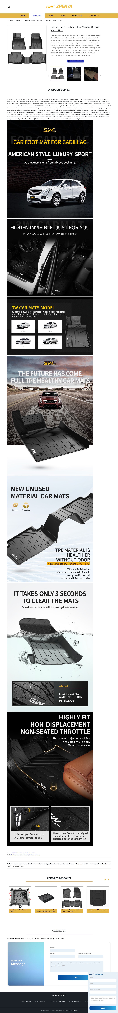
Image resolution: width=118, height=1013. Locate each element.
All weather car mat (81, 864)
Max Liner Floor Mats (59, 1001)
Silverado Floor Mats (60, 864)
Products (37, 16)
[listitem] (59, 75)
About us (93, 16)
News (50, 16)
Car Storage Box (75, 1001)
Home (23, 16)
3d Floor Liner (71, 864)
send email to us (77, 61)
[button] (8, 7)
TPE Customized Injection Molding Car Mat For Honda (25, 854)
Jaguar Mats (49, 864)
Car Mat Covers (41, 1001)
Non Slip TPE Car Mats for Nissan (35, 864)
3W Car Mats (91, 864)
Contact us (77, 16)
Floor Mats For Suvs (17, 866)
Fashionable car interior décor (16, 864)
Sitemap (75, 1010)
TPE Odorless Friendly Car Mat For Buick (23, 853)
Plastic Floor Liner (26, 1001)
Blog (63, 16)
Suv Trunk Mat (99, 864)
